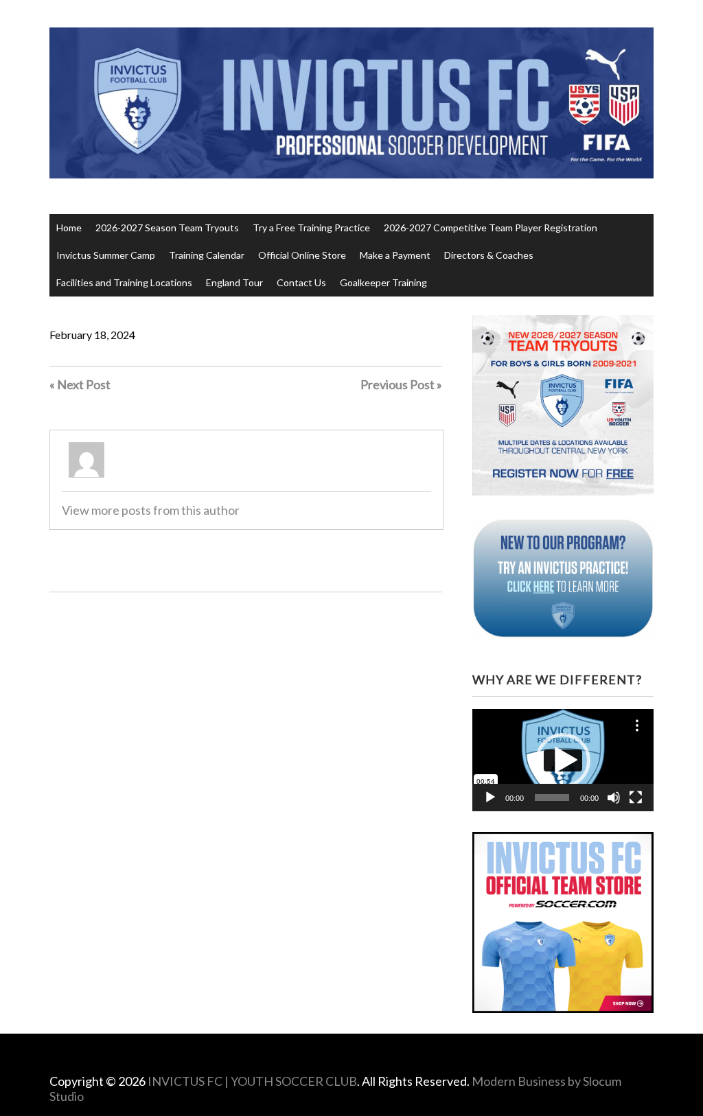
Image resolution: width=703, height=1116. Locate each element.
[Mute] (614, 797)
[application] (563, 760)
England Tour (234, 282)
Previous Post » (401, 384)
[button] (562, 760)
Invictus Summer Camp (105, 255)
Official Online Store (302, 255)
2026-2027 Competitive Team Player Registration (490, 227)
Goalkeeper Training (383, 282)
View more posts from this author (151, 510)
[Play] (490, 797)
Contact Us (301, 282)
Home (69, 227)
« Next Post (80, 384)
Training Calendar (206, 255)
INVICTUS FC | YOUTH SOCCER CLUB (252, 1081)
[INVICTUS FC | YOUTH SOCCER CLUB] (351, 152)
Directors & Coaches (488, 255)
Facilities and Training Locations (124, 282)
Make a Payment (395, 255)
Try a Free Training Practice (311, 227)
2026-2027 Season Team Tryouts (167, 227)
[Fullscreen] (636, 797)
